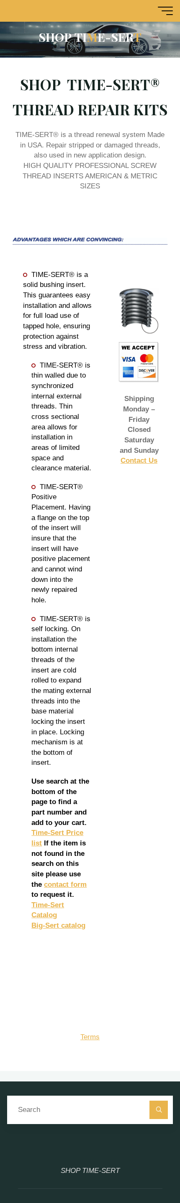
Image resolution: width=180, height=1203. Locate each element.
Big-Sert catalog (58, 925)
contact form (65, 884)
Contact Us (139, 460)
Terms (90, 1037)
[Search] (158, 1110)
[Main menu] (165, 11)
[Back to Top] (147, 1170)
